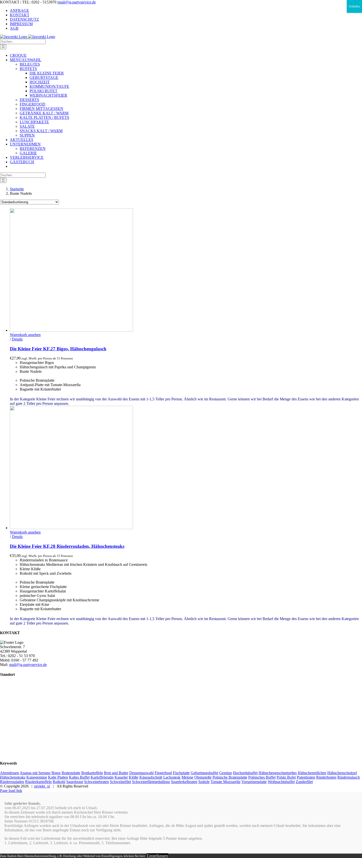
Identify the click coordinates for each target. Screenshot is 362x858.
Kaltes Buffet (79, 777)
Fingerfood (163, 773)
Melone (187, 777)
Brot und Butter (116, 773)
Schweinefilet (120, 782)
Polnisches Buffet (262, 777)
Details (17, 339)
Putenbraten (306, 777)
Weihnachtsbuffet (281, 782)
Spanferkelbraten (184, 782)
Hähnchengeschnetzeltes (278, 773)
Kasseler (121, 777)
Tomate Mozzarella (225, 782)
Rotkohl (59, 782)
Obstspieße (203, 777)
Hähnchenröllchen (312, 773)
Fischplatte (181, 773)
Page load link (11, 790)
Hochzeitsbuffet (245, 773)
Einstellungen (157, 856)
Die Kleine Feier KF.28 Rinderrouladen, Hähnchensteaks (67, 546)
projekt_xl (42, 786)
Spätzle (204, 782)
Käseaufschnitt (150, 777)
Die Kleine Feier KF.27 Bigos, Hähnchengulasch (58, 348)
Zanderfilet (304, 782)
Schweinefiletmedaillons (151, 782)
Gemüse (225, 773)
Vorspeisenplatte (254, 782)
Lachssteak (172, 777)
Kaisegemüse (36, 777)
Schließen (354, 6)
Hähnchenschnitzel (342, 773)
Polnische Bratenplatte (230, 777)
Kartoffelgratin (102, 777)
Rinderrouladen (12, 782)
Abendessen (9, 773)
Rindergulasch (348, 777)
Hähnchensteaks (12, 777)
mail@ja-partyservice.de (77, 2)
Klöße (133, 777)
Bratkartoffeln (92, 773)
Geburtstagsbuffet (204, 773)
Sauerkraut (74, 782)
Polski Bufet (286, 777)
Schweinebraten (96, 782)
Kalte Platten (58, 777)
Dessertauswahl (141, 773)
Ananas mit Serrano (35, 773)
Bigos (56, 773)
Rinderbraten (326, 777)
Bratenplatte (71, 773)
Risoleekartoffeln (38, 782)
